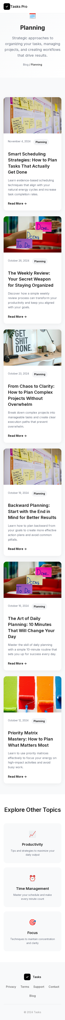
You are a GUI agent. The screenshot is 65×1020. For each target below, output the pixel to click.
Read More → (17, 203)
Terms (24, 987)
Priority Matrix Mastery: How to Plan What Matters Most (30, 739)
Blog (26, 64)
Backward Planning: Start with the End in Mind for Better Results (32, 511)
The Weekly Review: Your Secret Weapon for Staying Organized (30, 279)
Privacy (11, 987)
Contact (54, 987)
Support (38, 987)
